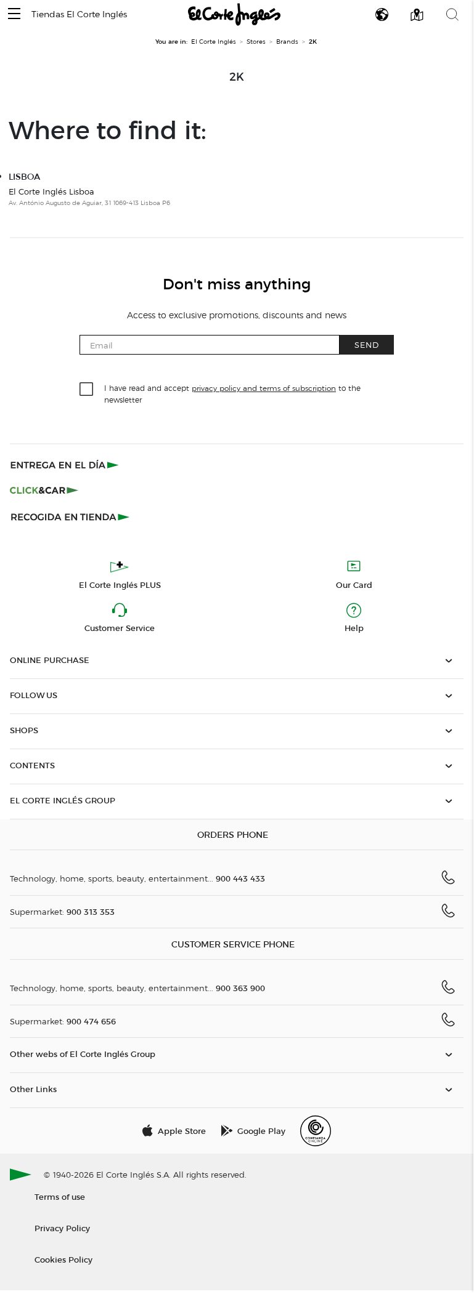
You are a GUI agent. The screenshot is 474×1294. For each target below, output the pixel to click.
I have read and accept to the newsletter (232, 393)
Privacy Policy (62, 1228)
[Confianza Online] (315, 1130)
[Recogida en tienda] (70, 516)
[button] (14, 14)
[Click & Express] (65, 464)
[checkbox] (87, 389)
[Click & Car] (44, 490)
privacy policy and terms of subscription (264, 388)
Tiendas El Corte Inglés (79, 14)
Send (366, 344)
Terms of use (60, 1196)
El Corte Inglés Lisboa (51, 191)
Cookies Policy (63, 1259)
